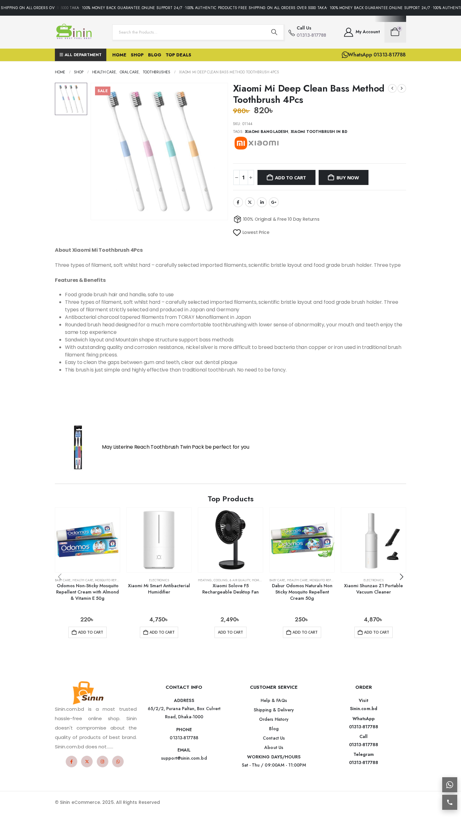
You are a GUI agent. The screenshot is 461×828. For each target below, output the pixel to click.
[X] (87, 761)
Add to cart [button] (90, 632)
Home (119, 55)
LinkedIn (262, 202)
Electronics (159, 580)
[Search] (274, 32)
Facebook (238, 202)
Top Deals (178, 55)
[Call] (449, 802)
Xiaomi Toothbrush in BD (319, 131)
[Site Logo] (75, 32)
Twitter (250, 202)
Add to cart (290, 177)
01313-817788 (363, 727)
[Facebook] (71, 761)
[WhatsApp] (118, 761)
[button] (401, 577)
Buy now (347, 177)
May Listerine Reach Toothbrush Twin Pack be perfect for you (175, 447)
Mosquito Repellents (112, 580)
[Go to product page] (87, 540)
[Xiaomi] (256, 143)
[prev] (392, 88)
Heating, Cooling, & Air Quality (224, 580)
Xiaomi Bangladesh (266, 131)
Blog (154, 55)
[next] (401, 88)
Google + (274, 202)
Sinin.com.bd (363, 708)
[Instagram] (103, 761)
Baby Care (63, 580)
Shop (137, 55)
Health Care (82, 580)
